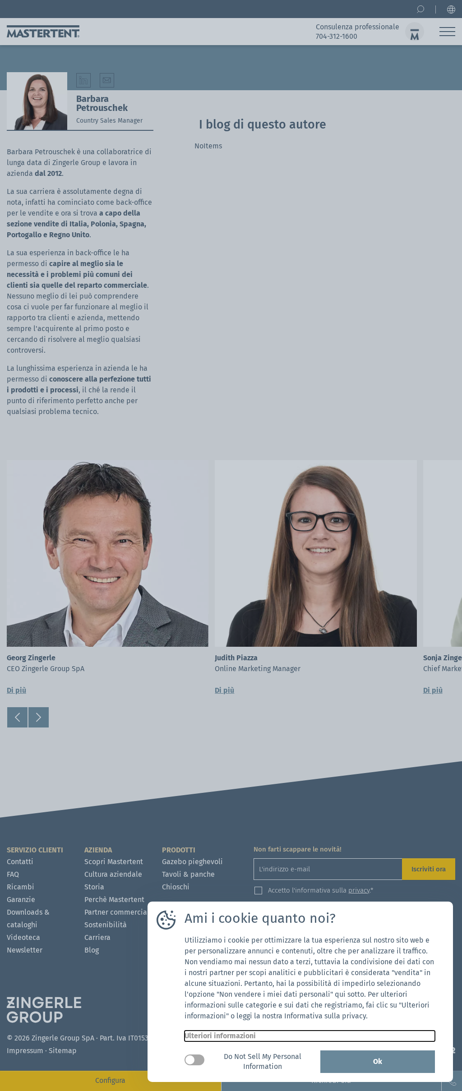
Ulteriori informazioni (220, 1035)
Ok (377, 1061)
